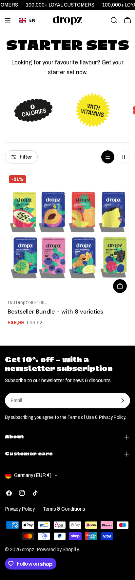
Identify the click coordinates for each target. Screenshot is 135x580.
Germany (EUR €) (32, 475)
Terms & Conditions (64, 509)
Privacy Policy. (112, 417)
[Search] (114, 20)
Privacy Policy (20, 509)
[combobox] (27, 20)
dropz (28, 549)
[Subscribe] (122, 400)
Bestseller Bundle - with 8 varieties (55, 312)
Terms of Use (81, 417)
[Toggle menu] (7, 20)
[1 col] (107, 156)
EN (32, 20)
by (27, 29)
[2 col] (123, 156)
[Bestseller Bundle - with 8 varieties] (67, 233)
